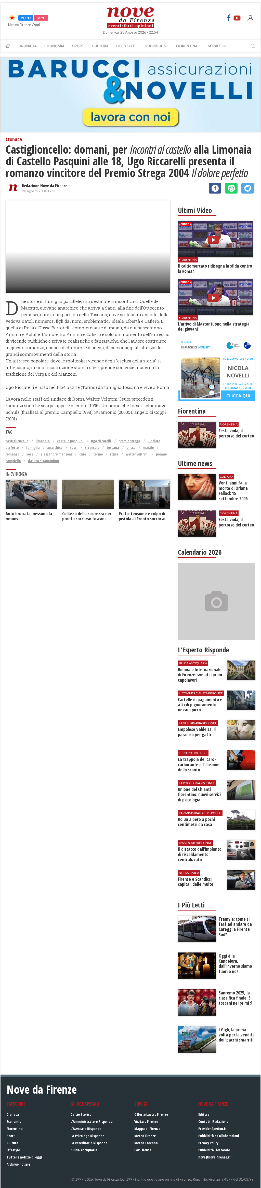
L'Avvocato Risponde (86, 1128)
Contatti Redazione (213, 1121)
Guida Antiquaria (84, 1150)
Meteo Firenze (145, 1135)
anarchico (54, 447)
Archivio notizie (18, 1164)
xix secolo (92, 447)
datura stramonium (43, 460)
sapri (73, 447)
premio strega (129, 440)
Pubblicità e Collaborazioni (218, 1135)
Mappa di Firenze (147, 1128)
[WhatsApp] (231, 188)
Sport (78, 46)
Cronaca (27, 46)
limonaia (43, 440)
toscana (113, 447)
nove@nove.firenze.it (214, 1157)
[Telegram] (247, 188)
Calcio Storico (81, 1114)
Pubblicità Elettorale (214, 1150)
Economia (54, 46)
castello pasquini (70, 440)
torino (98, 454)
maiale (148, 447)
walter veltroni (137, 454)
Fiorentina (187, 46)
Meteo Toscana (146, 1142)
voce (30, 454)
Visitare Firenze (146, 1121)
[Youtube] (237, 18)
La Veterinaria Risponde (89, 1142)
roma (114, 454)
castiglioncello (17, 440)
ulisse (130, 447)
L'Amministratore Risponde (91, 1121)
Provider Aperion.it (212, 1128)
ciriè (82, 454)
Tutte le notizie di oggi (24, 1157)
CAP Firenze (142, 1150)
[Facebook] (229, 18)
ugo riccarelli (101, 440)
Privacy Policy (208, 1142)
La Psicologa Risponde (87, 1135)
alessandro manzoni (56, 454)
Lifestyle (125, 46)
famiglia (33, 447)
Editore (203, 1114)
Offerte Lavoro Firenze (151, 1114)
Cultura (100, 46)
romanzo (12, 454)
